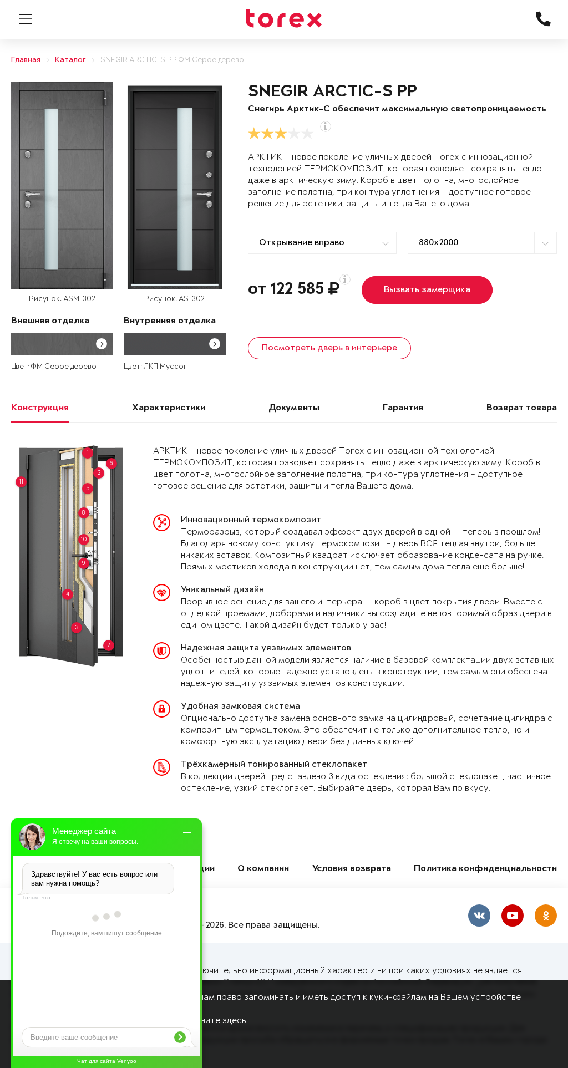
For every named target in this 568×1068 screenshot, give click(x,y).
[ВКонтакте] (479, 915)
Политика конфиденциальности (485, 869)
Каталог (70, 60)
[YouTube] (512, 915)
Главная (25, 60)
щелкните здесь (213, 1020)
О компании (263, 869)
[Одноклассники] (546, 915)
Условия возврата (351, 869)
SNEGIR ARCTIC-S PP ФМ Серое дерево (172, 60)
